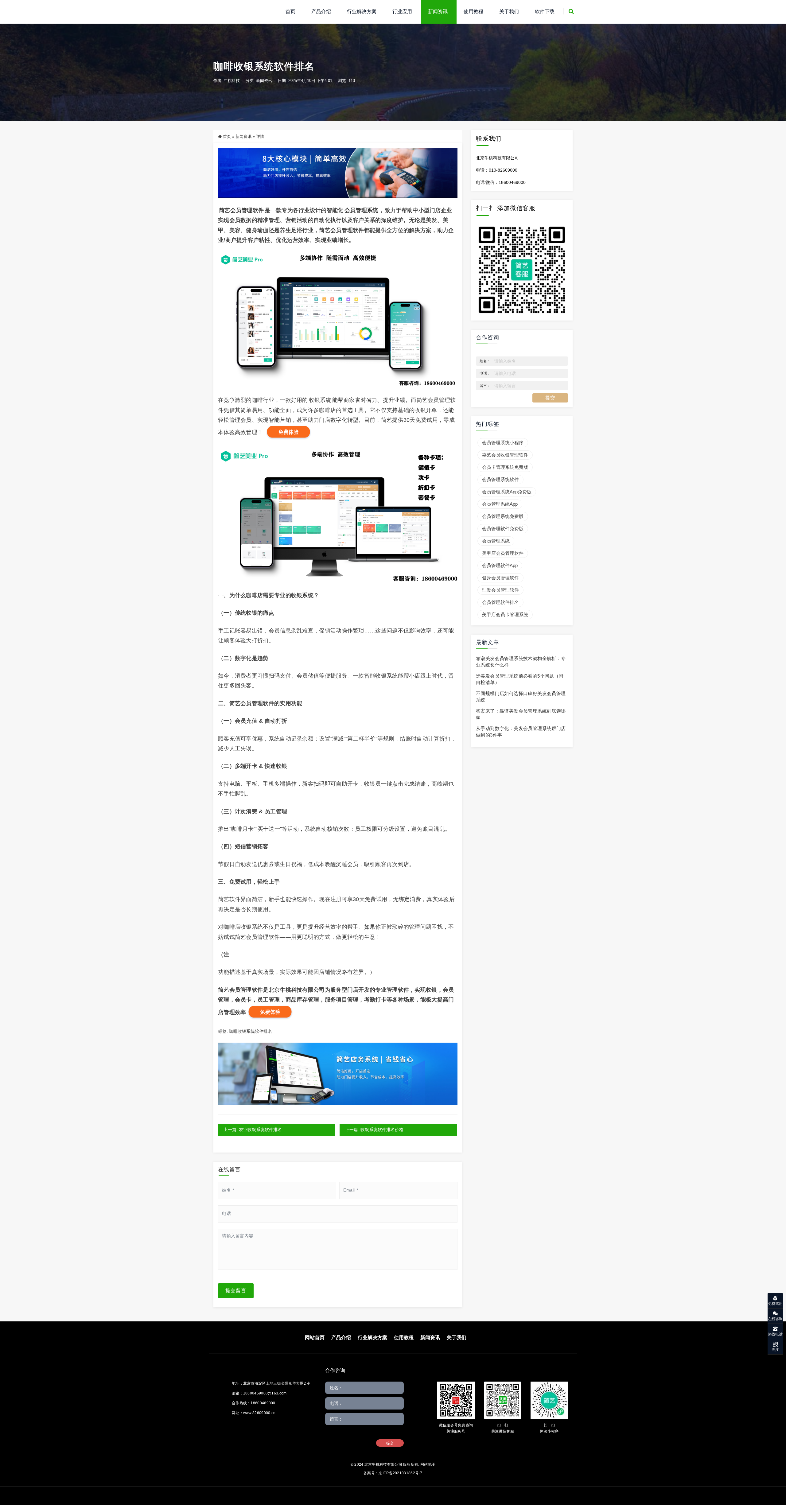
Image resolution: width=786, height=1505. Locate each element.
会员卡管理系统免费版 (505, 467)
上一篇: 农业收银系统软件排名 (253, 1129)
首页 (290, 11)
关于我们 (509, 11)
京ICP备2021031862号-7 (400, 1473)
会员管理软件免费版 (502, 528)
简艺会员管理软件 (241, 210)
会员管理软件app (500, 565)
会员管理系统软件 (500, 479)
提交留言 (235, 1290)
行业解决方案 (361, 11)
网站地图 (427, 1464)
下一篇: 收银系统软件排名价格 (374, 1129)
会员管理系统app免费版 (506, 491)
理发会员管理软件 (500, 590)
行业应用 (402, 11)
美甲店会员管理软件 (502, 553)
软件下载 (544, 11)
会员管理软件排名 (500, 602)
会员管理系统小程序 (502, 442)
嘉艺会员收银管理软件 (505, 454)
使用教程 (473, 11)
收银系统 (320, 400)
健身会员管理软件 (500, 577)
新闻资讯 (438, 11)
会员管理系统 (361, 210)
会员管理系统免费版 (502, 516)
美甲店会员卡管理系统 (505, 614)
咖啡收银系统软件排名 (250, 1031)
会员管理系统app (500, 504)
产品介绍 (321, 11)
